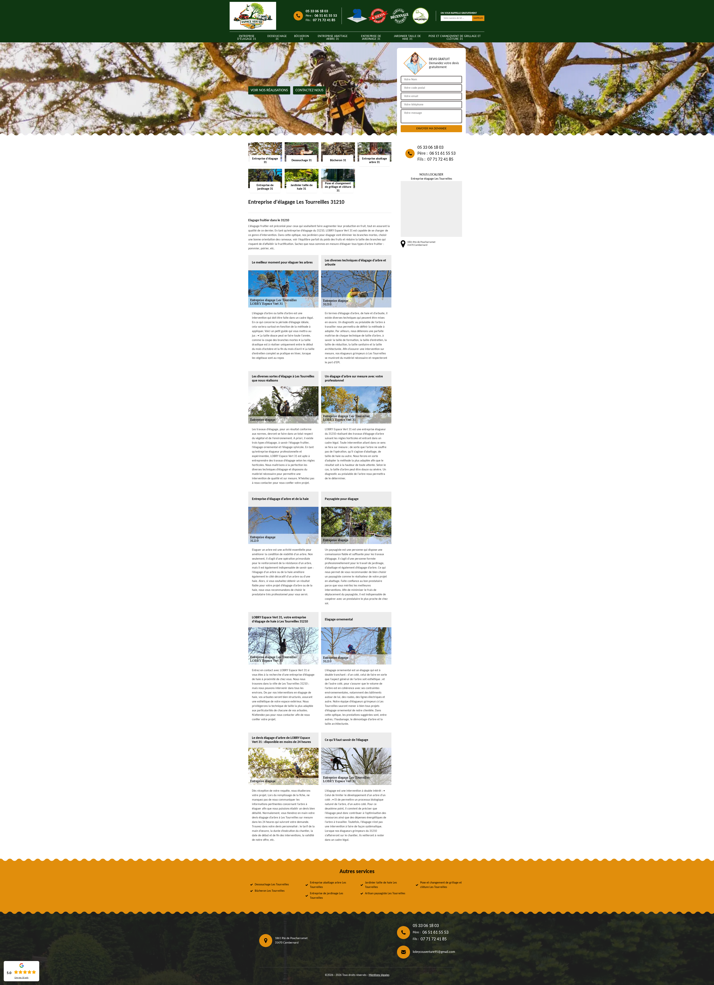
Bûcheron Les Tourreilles (269, 890)
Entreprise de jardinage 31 (371, 38)
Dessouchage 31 (277, 38)
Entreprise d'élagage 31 (246, 38)
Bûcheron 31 (301, 38)
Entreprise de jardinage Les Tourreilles (326, 895)
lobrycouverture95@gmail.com (434, 952)
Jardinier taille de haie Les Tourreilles (381, 885)
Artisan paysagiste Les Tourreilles (385, 893)
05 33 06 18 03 (317, 11)
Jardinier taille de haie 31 (407, 38)
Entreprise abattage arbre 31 (333, 38)
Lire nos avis (21, 978)
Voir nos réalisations (269, 90)
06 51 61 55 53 (326, 16)
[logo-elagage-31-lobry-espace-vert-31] (253, 16)
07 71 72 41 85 (324, 20)
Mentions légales (379, 975)
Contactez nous (309, 90)
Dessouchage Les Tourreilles (272, 884)
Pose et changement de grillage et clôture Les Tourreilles (441, 885)
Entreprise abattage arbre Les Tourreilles (328, 885)
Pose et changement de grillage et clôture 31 (455, 38)
